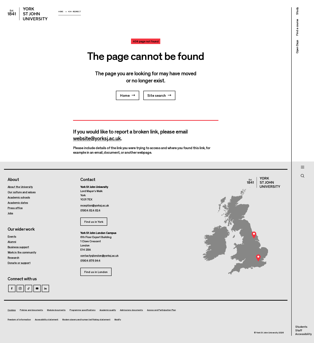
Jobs (10, 213)
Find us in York (93, 222)
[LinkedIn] (45, 288)
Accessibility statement (46, 319)
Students (301, 326)
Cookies (12, 309)
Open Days (297, 46)
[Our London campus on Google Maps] (258, 258)
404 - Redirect (74, 11)
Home (60, 11)
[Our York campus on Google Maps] (254, 235)
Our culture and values (22, 192)
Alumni (12, 242)
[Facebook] (11, 288)
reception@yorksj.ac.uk (94, 205)
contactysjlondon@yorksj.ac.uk (99, 255)
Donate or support (19, 263)
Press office (15, 208)
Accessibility (303, 333)
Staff (298, 330)
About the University (20, 187)
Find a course (297, 27)
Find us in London (96, 272)
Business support (18, 247)
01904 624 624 (90, 210)
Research (13, 257)
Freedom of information (19, 319)
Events (12, 236)
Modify (117, 319)
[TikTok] (28, 288)
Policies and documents (31, 310)
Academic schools (19, 197)
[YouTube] (37, 288)
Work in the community (22, 252)
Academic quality (108, 310)
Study (297, 11)
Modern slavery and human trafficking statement (86, 319)
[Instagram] (20, 288)
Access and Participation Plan (161, 310)
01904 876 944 (90, 260)
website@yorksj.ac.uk (97, 138)
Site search (156, 95)
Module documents (56, 310)
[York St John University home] (28, 13)
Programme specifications (82, 310)
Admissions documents (131, 310)
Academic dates (18, 202)
